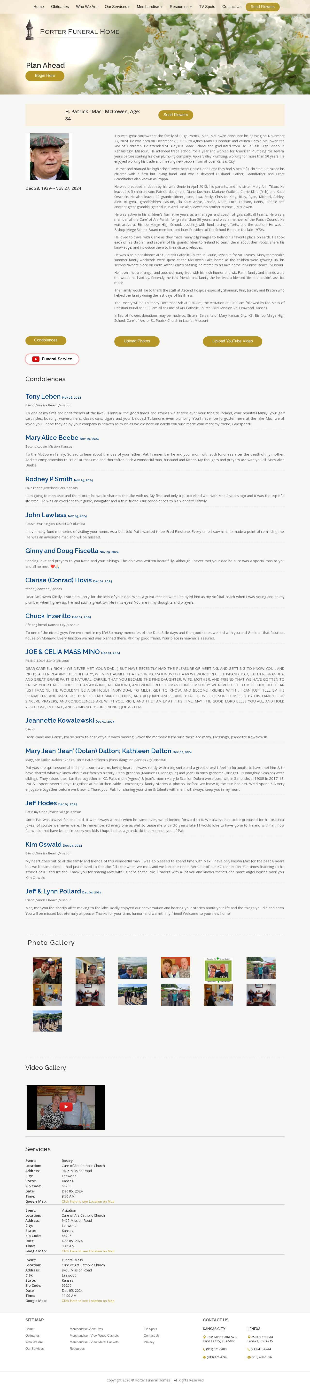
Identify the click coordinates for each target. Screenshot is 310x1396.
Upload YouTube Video (232, 341)
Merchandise (148, 7)
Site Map (34, 1320)
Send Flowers (263, 7)
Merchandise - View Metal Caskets (94, 1342)
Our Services (116, 7)
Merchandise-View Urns (86, 1329)
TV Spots (207, 7)
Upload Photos (137, 341)
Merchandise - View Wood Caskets (94, 1335)
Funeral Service (57, 359)
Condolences (46, 340)
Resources (179, 7)
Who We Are (87, 7)
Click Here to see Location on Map (88, 1201)
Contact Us (231, 7)
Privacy (149, 1342)
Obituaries (60, 7)
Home (38, 7)
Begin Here (45, 75)
